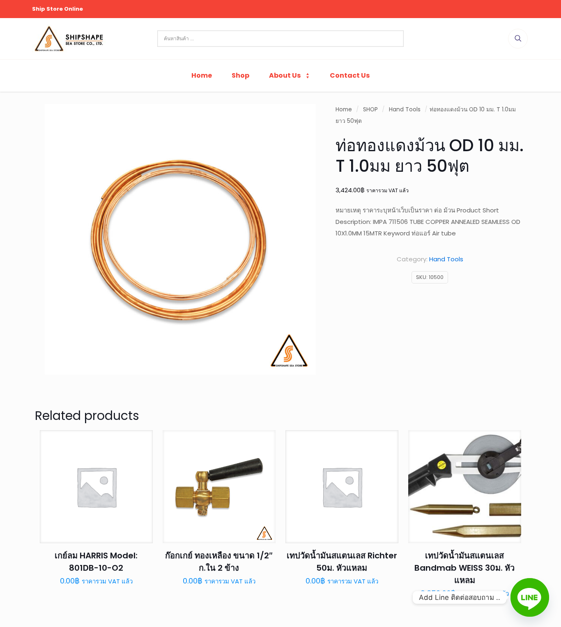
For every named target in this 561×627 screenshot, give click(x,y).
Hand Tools (405, 109)
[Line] (529, 597)
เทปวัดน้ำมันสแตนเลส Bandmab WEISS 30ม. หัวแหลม (464, 568)
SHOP (370, 109)
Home (344, 109)
